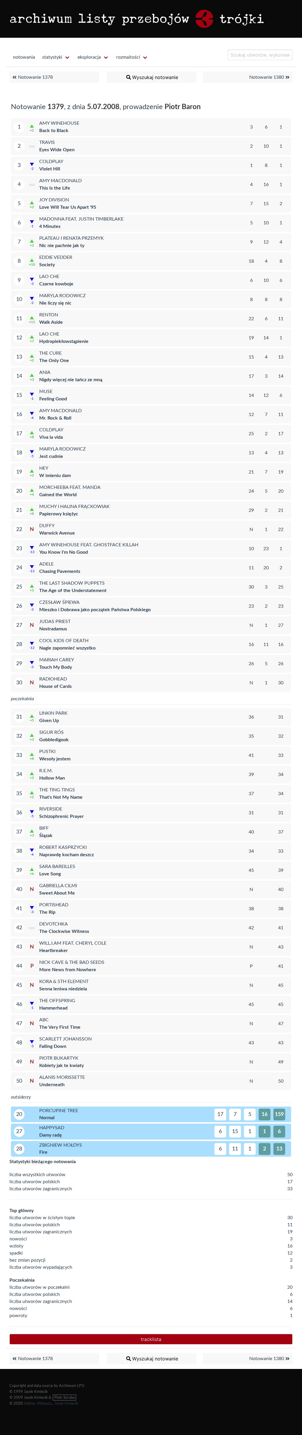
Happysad (51, 1127)
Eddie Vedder (55, 257)
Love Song (50, 874)
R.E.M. (46, 770)
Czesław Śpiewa (59, 602)
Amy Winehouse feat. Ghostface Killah (88, 545)
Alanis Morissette (62, 1077)
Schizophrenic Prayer (61, 816)
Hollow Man (52, 778)
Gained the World (58, 494)
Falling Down (52, 1046)
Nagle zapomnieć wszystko (67, 648)
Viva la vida (51, 437)
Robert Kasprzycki (63, 847)
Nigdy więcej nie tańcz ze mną (70, 379)
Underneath (52, 1084)
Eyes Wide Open (57, 149)
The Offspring (57, 1000)
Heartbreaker (53, 950)
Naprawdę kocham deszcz (66, 854)
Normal (47, 1117)
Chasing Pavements (59, 571)
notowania (24, 57)
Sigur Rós (51, 732)
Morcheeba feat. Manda (70, 487)
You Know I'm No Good (63, 552)
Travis (47, 142)
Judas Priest (54, 621)
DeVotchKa (53, 924)
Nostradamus (53, 629)
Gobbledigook (54, 739)
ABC (44, 1020)
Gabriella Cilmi (58, 885)
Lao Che (49, 276)
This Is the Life (54, 188)
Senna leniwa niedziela (63, 989)
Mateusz (44, 1403)
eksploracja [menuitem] (89, 57)
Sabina (29, 1403)
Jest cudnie (51, 456)
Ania (44, 372)
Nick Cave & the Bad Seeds (71, 962)
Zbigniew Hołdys (60, 1145)
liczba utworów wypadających (40, 1267)
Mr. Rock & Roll (55, 418)
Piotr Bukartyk (58, 1058)
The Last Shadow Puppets (72, 583)
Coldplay (51, 161)
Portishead (53, 905)
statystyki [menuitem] (52, 57)
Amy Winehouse (59, 123)
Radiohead (53, 679)
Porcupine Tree (58, 1110)
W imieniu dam (55, 475)
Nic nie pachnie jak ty (61, 245)
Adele (46, 564)
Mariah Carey (56, 659)
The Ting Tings (57, 790)
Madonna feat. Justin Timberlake (81, 219)
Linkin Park (53, 713)
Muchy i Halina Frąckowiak (74, 506)
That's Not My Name (61, 797)
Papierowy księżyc (58, 514)
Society (47, 264)
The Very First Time (60, 1027)
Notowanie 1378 (35, 77)
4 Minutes (49, 226)
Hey (43, 468)
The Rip (47, 912)
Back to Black (53, 130)
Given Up (49, 720)
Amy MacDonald (60, 180)
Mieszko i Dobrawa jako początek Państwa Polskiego (95, 609)
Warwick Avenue (57, 533)
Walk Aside (51, 322)
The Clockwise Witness (64, 931)
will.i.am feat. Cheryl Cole (72, 943)
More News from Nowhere (67, 969)
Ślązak (45, 835)
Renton (48, 315)
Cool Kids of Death (63, 640)
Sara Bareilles (57, 866)
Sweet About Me (57, 893)
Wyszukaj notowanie (155, 77)
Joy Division (54, 200)
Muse (45, 391)
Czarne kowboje (56, 284)
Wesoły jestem (54, 759)
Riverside (50, 809)
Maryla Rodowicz (62, 295)
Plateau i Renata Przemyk (71, 238)
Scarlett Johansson (65, 1039)
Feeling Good (53, 399)
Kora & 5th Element (63, 981)
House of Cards (55, 686)
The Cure (50, 353)
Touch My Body (55, 667)
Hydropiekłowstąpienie (63, 341)
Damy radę (50, 1135)
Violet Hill (49, 169)
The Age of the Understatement (72, 590)
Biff (44, 828)
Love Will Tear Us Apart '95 (67, 207)
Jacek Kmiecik (66, 1403)
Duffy (47, 525)
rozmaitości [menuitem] (128, 57)
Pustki (47, 751)
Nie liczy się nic (55, 303)
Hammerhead (53, 1008)
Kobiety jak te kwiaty (61, 1065)
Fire (43, 1152)
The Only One (54, 360)
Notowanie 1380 (266, 77)
